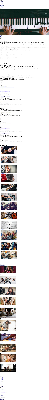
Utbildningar (2, 378)
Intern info (1, 8)
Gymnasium (2, 2)
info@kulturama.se (1, 395)
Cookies (1, 0)
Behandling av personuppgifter (3, 392)
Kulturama (2, 1)
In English (2, 389)
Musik (0, 36)
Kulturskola (2, 3)
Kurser (0, 37)
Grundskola (2, 377)
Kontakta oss (2, 381)
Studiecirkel (2, 386)
